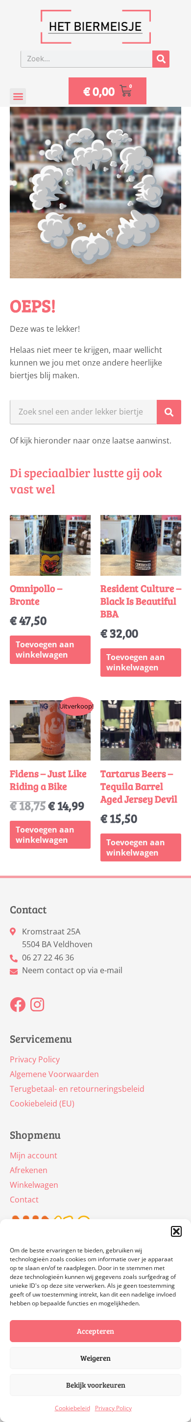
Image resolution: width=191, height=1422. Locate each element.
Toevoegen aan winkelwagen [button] (45, 649)
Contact (24, 1199)
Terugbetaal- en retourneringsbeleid (77, 1089)
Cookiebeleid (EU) (42, 1103)
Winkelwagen (34, 1185)
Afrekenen (29, 1170)
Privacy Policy (113, 1408)
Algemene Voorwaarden (54, 1074)
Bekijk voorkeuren (95, 1385)
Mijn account (33, 1155)
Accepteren (95, 1331)
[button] (176, 1231)
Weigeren (95, 1358)
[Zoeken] (160, 59)
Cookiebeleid (72, 1408)
